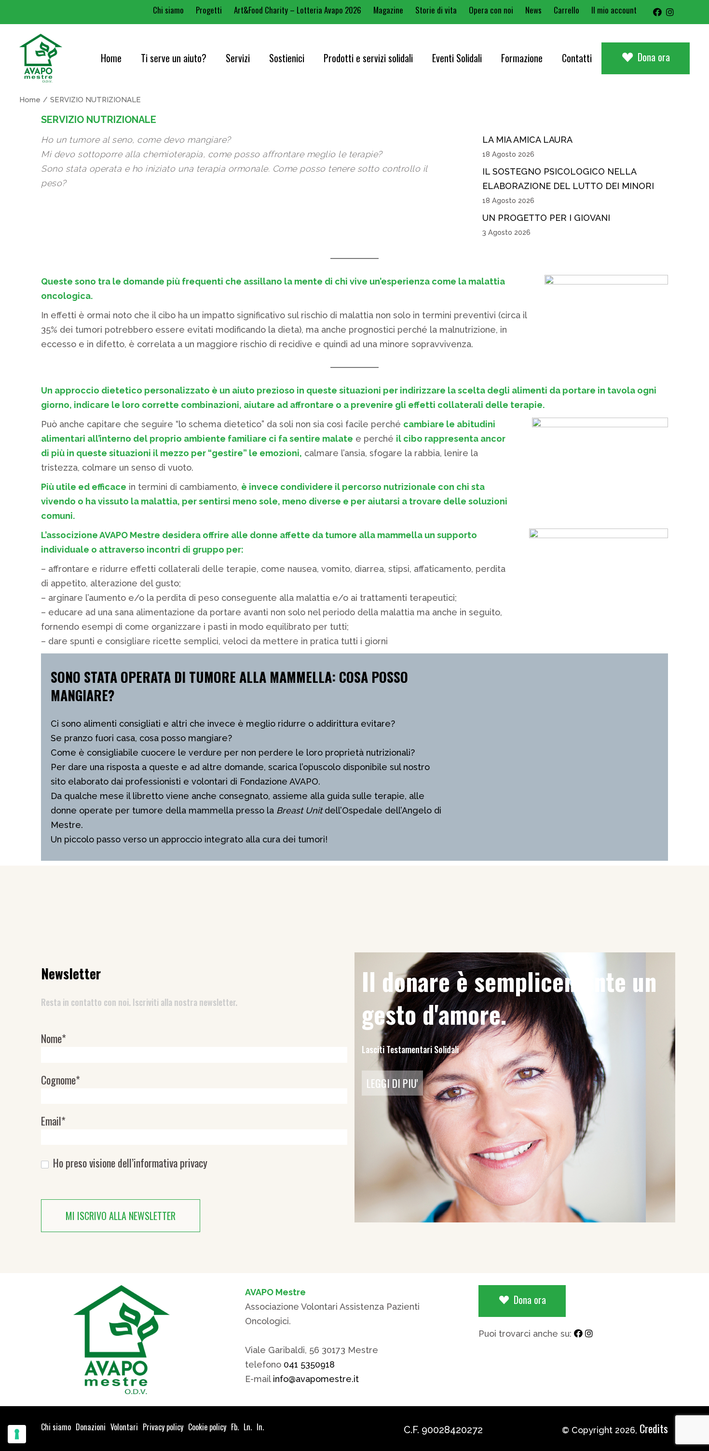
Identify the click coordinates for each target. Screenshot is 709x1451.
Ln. (248, 1427)
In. (260, 1427)
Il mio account (614, 10)
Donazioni (91, 1427)
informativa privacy (170, 1162)
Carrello (566, 10)
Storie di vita (436, 10)
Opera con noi (491, 10)
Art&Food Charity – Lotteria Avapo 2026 (297, 10)
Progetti (209, 10)
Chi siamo (168, 10)
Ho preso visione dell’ (129, 1163)
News (533, 10)
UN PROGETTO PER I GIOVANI (546, 218)
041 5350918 (309, 1364)
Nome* (53, 1038)
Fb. (235, 1427)
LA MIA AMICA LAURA (527, 140)
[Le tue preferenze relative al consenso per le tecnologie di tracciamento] (17, 1434)
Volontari (124, 1427)
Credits (654, 1428)
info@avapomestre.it (316, 1379)
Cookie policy (207, 1427)
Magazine (388, 10)
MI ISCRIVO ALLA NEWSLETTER (121, 1215)
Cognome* (60, 1079)
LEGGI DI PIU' (392, 1083)
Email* (53, 1120)
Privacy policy (163, 1427)
